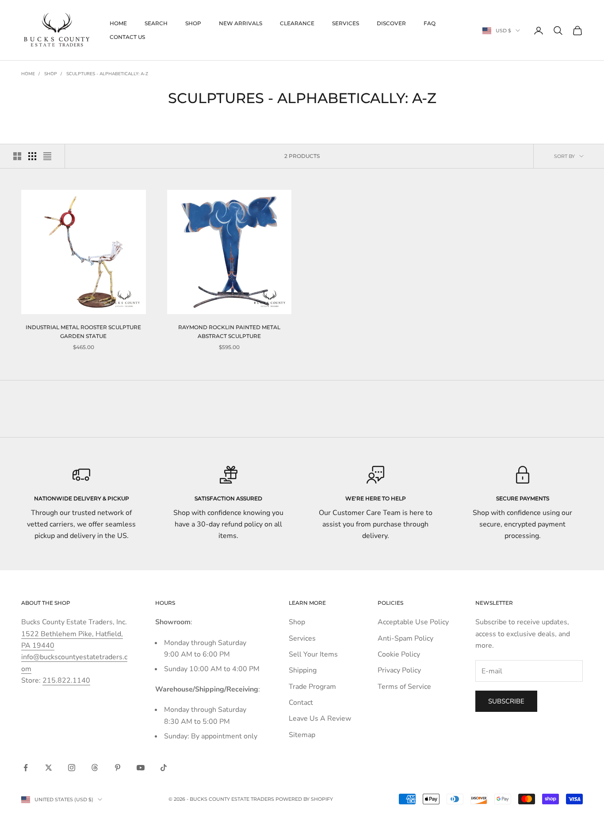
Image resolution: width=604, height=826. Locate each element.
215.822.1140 (66, 680)
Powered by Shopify (304, 799)
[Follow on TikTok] (163, 767)
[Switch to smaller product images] (32, 156)
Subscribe (506, 701)
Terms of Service (404, 687)
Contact (301, 702)
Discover (391, 23)
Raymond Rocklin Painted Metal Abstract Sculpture (229, 331)
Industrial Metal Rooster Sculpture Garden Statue (83, 331)
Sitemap (302, 735)
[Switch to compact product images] (47, 156)
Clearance (297, 23)
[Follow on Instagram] (71, 767)
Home (118, 23)
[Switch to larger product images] (17, 156)
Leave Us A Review (320, 718)
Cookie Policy (399, 654)
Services (345, 23)
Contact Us (127, 37)
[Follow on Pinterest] (117, 767)
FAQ (430, 23)
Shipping (303, 670)
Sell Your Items (313, 654)
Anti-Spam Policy (405, 638)
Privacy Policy (399, 670)
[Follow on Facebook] (25, 767)
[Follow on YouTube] (140, 767)
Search (156, 23)
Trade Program (312, 687)
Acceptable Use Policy (413, 622)
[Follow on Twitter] (48, 767)
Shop (193, 23)
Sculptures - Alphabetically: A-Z (107, 74)
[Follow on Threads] (94, 767)
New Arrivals (240, 23)
